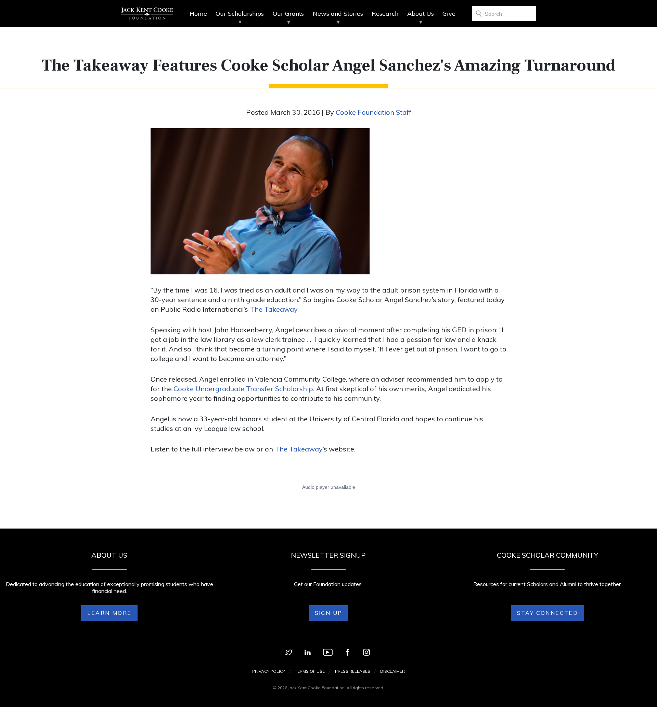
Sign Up (329, 612)
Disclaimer (392, 671)
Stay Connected (547, 612)
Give (448, 13)
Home (198, 13)
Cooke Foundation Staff (373, 112)
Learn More (109, 612)
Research (385, 13)
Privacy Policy (268, 671)
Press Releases (352, 671)
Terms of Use (310, 671)
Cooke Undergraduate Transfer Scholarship (243, 388)
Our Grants (288, 13)
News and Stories (338, 13)
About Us (420, 13)
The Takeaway (273, 309)
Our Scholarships (240, 13)
